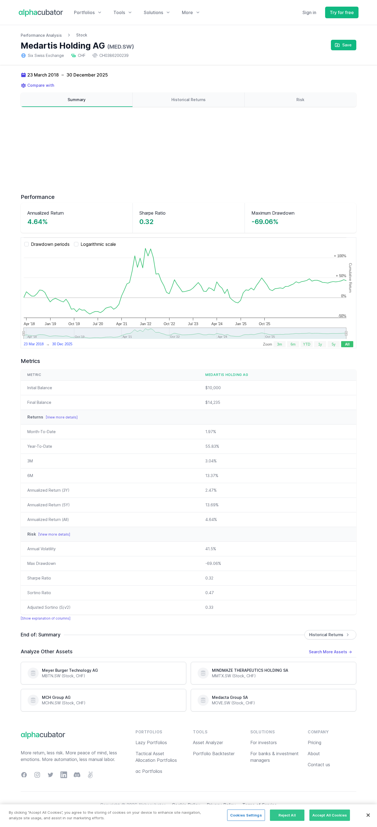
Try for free (342, 12)
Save (347, 45)
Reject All (287, 815)
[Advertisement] (188, 150)
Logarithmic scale (98, 244)
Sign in (309, 12)
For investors (263, 742)
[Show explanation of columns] (45, 618)
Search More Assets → (330, 651)
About (314, 753)
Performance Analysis (41, 35)
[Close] (368, 815)
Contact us (319, 764)
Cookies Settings (246, 815)
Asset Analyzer (208, 742)
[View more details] (62, 417)
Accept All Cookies (329, 815)
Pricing (314, 742)
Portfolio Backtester (214, 753)
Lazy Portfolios (151, 742)
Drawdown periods (50, 244)
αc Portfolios (149, 771)
